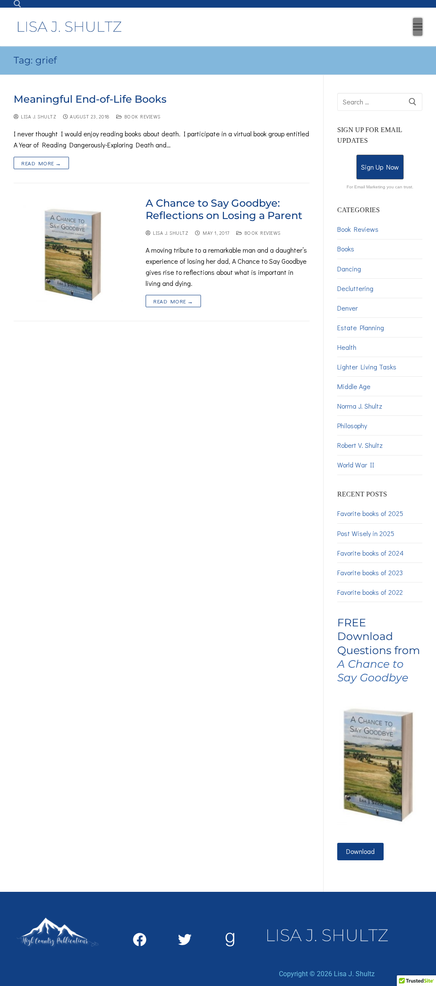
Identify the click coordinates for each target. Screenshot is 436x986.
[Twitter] (184, 939)
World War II (355, 464)
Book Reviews (141, 116)
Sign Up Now (380, 166)
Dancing (349, 268)
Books (345, 248)
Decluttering (355, 288)
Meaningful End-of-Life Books (90, 99)
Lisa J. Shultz (37, 116)
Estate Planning (360, 327)
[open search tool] (17, 4)
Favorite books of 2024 (370, 552)
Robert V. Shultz (360, 445)
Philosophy (352, 425)
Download (360, 851)
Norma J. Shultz (359, 405)
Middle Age (353, 386)
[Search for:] (379, 102)
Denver (347, 307)
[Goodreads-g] (230, 939)
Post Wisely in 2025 (365, 533)
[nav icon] (417, 27)
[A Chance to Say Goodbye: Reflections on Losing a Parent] (73, 252)
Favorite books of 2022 (370, 592)
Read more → (41, 163)
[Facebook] (139, 939)
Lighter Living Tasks (366, 366)
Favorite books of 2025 (370, 513)
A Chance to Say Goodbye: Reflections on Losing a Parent (224, 209)
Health (346, 347)
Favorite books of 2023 (370, 572)
